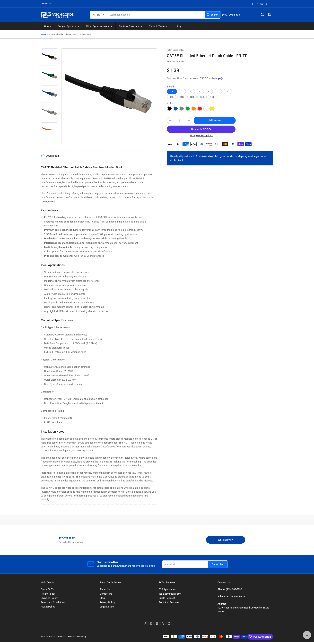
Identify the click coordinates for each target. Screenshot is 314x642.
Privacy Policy (107, 602)
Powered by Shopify (77, 636)
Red (200, 108)
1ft (182, 91)
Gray (181, 108)
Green (187, 108)
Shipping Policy (49, 598)
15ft (172, 97)
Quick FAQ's (47, 589)
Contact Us (46, 3)
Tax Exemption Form (170, 593)
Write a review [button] (225, 539)
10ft (227, 91)
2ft (191, 91)
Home (43, 34)
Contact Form (237, 596)
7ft (218, 91)
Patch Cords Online (175, 50)
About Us (105, 589)
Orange (194, 108)
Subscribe (217, 564)
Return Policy (48, 593)
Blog (102, 598)
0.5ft (172, 91)
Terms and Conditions (53, 602)
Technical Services (169, 602)
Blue (175, 108)
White (206, 108)
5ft (209, 91)
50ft (192, 97)
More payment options (201, 135)
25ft (182, 97)
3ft (200, 91)
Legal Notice (107, 606)
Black (169, 108)
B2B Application (167, 589)
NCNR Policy (48, 606)
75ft (202, 97)
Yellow (212, 108)
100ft (212, 97)
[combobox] (164, 15)
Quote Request (167, 598)
